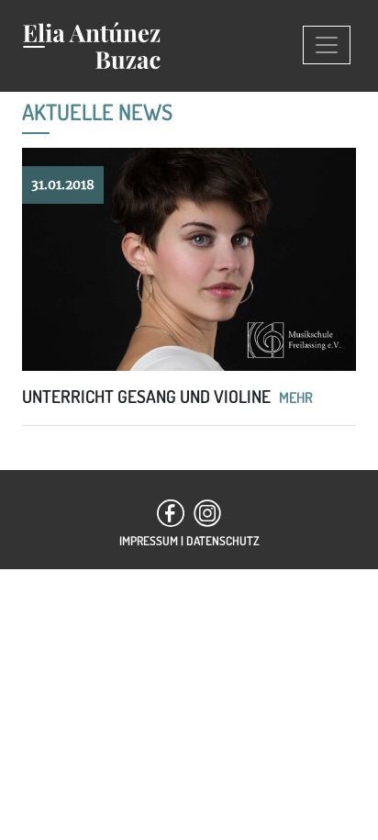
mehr (296, 397)
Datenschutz (223, 540)
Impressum (148, 540)
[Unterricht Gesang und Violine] (189, 267)
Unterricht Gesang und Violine (148, 396)
